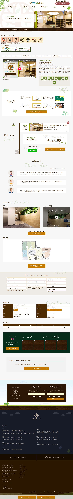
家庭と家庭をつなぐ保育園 (32, 281)
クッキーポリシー (50, 491)
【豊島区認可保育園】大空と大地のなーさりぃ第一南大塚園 (47, 431)
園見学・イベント (44, 7)
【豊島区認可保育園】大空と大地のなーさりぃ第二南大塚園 (47, 432)
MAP (16, 309)
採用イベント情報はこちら (63, 3)
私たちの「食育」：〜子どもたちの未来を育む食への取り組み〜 (56, 279)
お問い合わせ (67, 1)
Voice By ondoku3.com (6, 79)
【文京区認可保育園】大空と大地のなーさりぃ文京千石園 (12, 439)
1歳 (11, 290)
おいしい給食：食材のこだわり (33, 278)
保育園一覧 (25, 7)
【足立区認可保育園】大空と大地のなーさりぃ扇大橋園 (12, 449)
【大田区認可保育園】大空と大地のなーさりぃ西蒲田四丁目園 (13, 443)
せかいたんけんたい (51, 291)
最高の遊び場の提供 (51, 289)
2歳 (14, 290)
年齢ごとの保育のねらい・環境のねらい (15, 288)
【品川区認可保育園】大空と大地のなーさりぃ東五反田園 (46, 437)
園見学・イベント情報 (26, 56)
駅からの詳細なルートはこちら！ (55, 309)
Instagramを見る (12, 348)
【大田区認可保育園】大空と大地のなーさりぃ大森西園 (12, 444)
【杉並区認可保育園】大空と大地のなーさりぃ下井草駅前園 (12, 430)
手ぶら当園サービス (39, 287)
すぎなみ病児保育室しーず (29, 433)
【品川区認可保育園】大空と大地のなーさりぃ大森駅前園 (46, 439)
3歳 (16, 290)
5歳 (22, 290)
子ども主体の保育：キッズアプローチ (14, 278)
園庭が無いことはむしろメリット (54, 283)
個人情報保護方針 (32, 491)
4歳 (19, 290)
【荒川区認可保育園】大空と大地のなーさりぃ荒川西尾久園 (47, 444)
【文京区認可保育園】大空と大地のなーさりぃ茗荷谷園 (12, 437)
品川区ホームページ (55, 398)
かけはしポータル (31, 287)
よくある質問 (64, 7)
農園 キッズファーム (11, 281)
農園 (54, 7)
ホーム (4, 29)
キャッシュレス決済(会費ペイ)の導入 (34, 288)
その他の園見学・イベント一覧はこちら (55, 149)
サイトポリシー (41, 491)
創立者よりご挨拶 (51, 286)
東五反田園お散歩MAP (36, 233)
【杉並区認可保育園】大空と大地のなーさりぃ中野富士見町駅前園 (14, 431)
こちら (19, 318)
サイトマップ (22, 474)
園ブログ (34, 7)
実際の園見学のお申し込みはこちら (36, 266)
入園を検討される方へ (56, 457)
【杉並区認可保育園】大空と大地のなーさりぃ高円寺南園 (12, 433)
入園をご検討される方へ (60, 1)
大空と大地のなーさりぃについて (56, 56)
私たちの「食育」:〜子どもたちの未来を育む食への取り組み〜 (10, 471)
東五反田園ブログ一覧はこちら (36, 111)
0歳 (8, 290)
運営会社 (21, 476)
